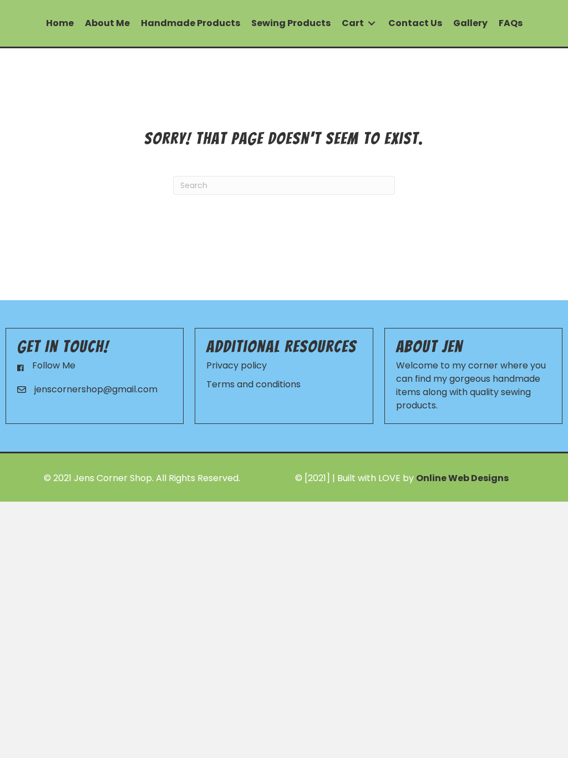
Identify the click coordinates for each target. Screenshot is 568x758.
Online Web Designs (462, 478)
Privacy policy (236, 365)
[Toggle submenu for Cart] (371, 23)
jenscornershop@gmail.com (96, 389)
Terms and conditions (253, 384)
